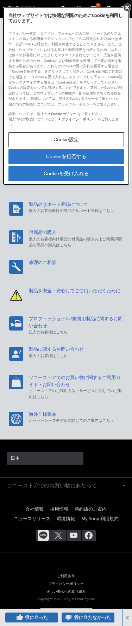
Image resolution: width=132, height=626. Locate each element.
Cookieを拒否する (66, 156)
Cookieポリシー (63, 113)
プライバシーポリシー (79, 119)
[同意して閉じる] (127, 7)
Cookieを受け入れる (66, 173)
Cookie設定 (66, 139)
